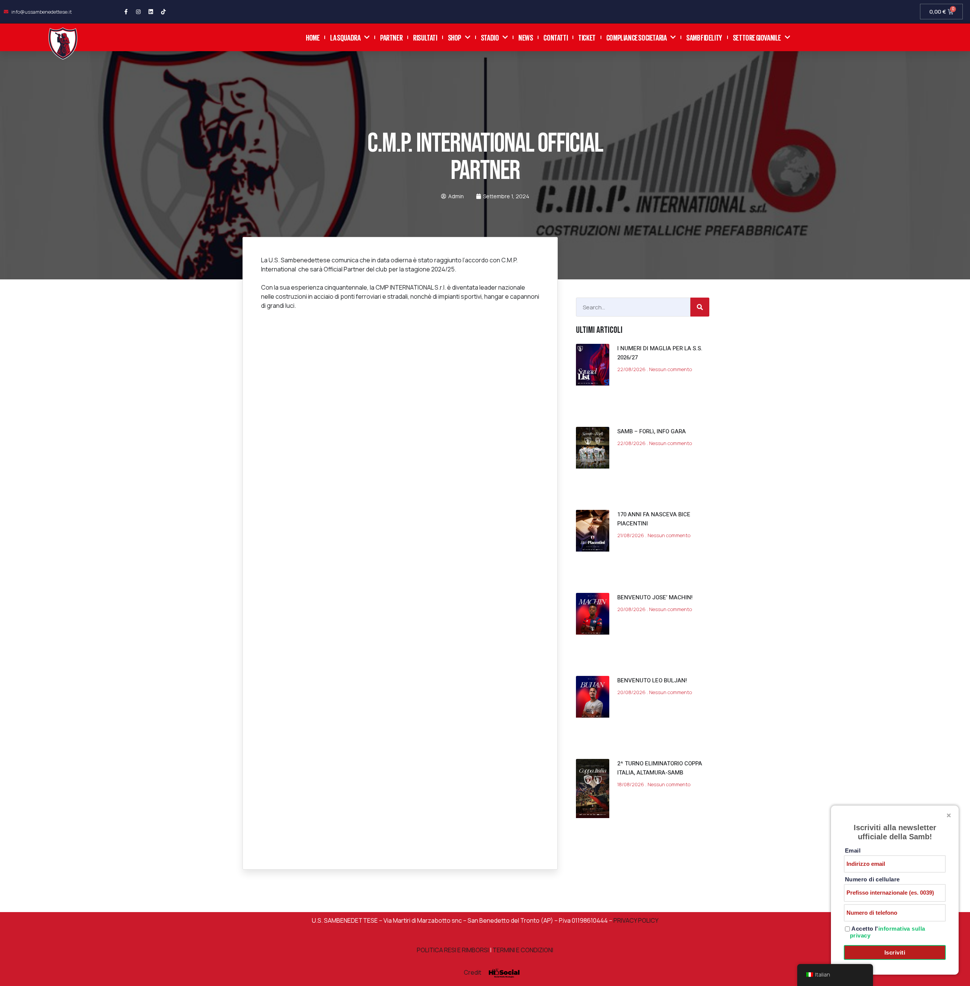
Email (852, 850)
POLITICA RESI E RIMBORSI (453, 950)
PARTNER (391, 37)
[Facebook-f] (125, 11)
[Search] (699, 307)
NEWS (525, 37)
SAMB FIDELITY (704, 37)
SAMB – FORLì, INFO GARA (651, 431)
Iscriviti (894, 952)
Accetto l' (887, 932)
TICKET (587, 37)
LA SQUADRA (345, 37)
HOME (312, 37)
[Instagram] (138, 11)
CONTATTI (555, 37)
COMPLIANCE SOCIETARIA (636, 37)
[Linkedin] (151, 11)
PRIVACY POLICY (635, 920)
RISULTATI (425, 37)
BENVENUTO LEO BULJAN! (652, 680)
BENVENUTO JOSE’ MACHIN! (655, 597)
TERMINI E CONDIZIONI (523, 950)
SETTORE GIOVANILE (757, 37)
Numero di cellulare (872, 879)
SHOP (454, 37)
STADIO (490, 37)
